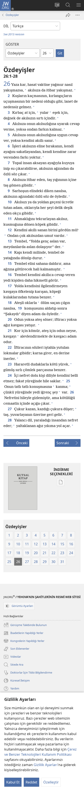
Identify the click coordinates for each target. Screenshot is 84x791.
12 (10, 230)
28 (10, 420)
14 (10, 252)
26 (6, 83)
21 (10, 330)
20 (10, 319)
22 (10, 347)
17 (10, 286)
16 (10, 274)
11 (10, 218)
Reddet (31, 782)
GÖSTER (12, 44)
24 (10, 375)
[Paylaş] (68, 15)
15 (10, 263)
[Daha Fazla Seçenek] (77, 15)
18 (10, 302)
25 (68, 381)
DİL (6, 26)
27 (10, 409)
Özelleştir (51, 782)
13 (10, 241)
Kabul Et (13, 782)
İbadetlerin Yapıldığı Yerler (23, 633)
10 (10, 202)
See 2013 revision (13, 34)
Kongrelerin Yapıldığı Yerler (23, 641)
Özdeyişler (12, 15)
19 (20, 308)
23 (10, 364)
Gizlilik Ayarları (46, 764)
